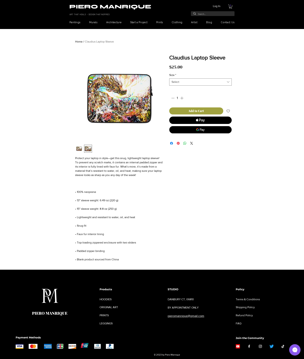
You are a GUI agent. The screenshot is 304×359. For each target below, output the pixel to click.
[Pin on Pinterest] (178, 143)
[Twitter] (272, 346)
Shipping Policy (245, 307)
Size (172, 74)
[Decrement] (172, 98)
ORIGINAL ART (109, 307)
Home (79, 41)
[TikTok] (283, 346)
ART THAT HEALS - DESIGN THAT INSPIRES (89, 14)
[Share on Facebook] (171, 143)
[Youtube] (238, 346)
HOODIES (106, 299)
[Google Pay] (200, 129)
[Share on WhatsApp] (185, 143)
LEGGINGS (106, 323)
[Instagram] (260, 346)
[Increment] (182, 98)
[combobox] (200, 81)
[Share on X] (191, 143)
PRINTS (104, 315)
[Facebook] (249, 346)
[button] (230, 6)
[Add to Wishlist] (228, 110)
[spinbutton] (177, 98)
